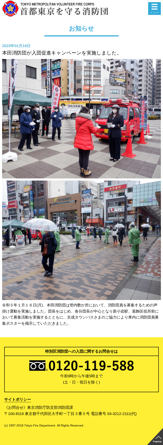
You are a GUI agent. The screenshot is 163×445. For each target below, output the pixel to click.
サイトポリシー (17, 399)
